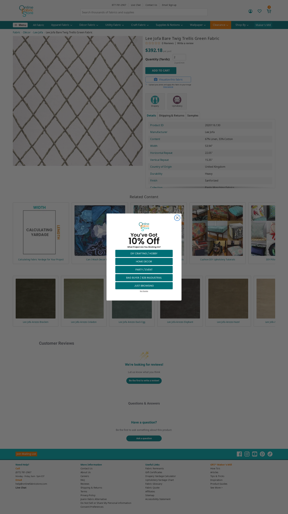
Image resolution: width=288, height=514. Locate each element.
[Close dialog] (177, 218)
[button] (144, 253)
